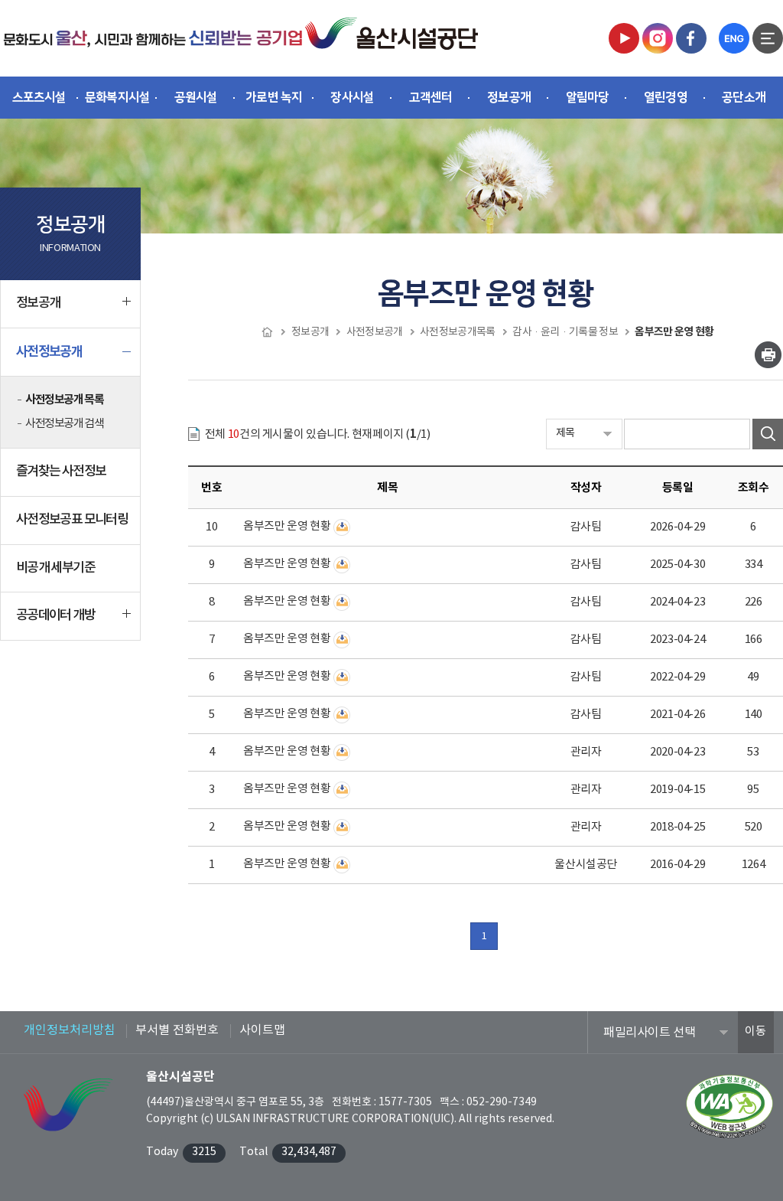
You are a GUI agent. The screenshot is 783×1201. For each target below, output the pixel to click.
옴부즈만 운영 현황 (286, 526)
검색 (767, 434)
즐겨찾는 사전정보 (61, 471)
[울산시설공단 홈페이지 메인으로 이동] (153, 37)
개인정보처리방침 (69, 1030)
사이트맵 (262, 1030)
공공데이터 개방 (55, 615)
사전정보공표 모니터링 (72, 519)
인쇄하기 (768, 354)
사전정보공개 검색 (64, 423)
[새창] (624, 37)
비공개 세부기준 (55, 568)
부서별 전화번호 (177, 1030)
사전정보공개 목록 (64, 399)
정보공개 (38, 303)
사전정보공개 (49, 352)
